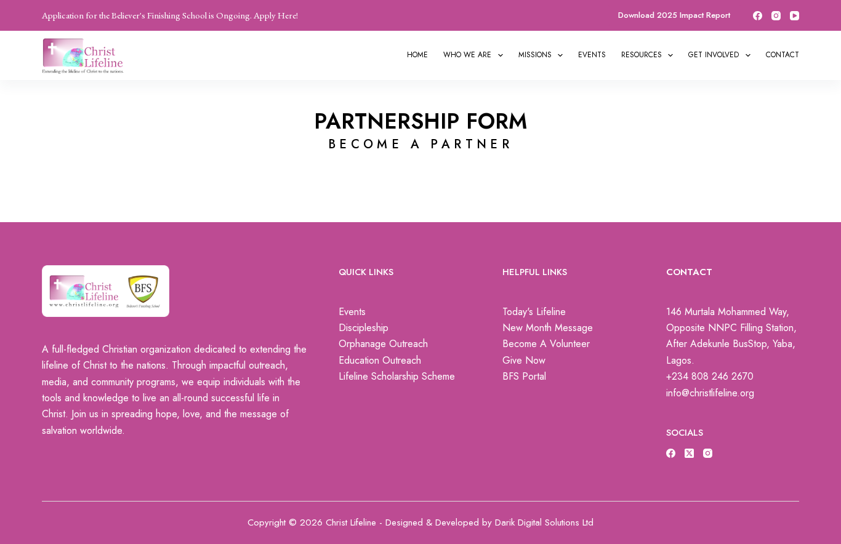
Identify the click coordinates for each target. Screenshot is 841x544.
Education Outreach (380, 360)
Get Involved (713, 54)
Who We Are (467, 54)
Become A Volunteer (546, 344)
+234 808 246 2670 (710, 376)
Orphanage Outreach (383, 344)
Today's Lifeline (534, 312)
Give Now (523, 360)
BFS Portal (524, 376)
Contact (782, 54)
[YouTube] (794, 15)
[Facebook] (757, 15)
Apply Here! (276, 15)
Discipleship (363, 328)
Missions (535, 54)
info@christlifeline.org (710, 393)
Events (592, 54)
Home (417, 54)
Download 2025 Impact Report (674, 15)
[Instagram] (776, 15)
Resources (641, 54)
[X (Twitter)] (689, 453)
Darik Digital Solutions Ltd (544, 522)
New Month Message (547, 328)
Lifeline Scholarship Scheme (397, 376)
